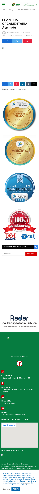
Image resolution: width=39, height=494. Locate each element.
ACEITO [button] (16, 489)
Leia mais (26, 483)
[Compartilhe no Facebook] (7, 41)
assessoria (25, 466)
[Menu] (3, 4)
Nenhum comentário (15, 35)
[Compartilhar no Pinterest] (27, 41)
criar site (15, 464)
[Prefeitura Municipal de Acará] (20, 4)
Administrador (14, 32)
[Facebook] (19, 363)
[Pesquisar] (36, 4)
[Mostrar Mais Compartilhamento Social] (35, 41)
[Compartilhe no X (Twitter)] (17, 41)
